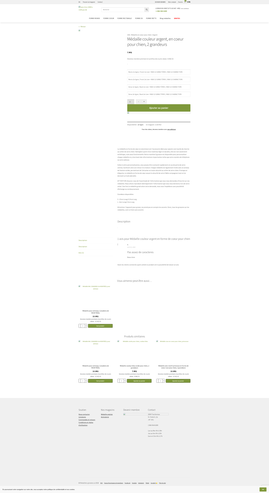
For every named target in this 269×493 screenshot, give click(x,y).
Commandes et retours (87, 420)
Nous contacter (84, 414)
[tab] (96, 240)
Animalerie (105, 417)
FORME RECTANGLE (124, 18)
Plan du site (162, 483)
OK (263, 489)
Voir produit (100, 326)
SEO (101, 483)
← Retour (82, 26)
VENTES (177, 18)
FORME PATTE (151, 18)
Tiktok (147, 483)
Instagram (141, 483)
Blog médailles (165, 18)
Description (83, 240)
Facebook (127, 483)
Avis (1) (81, 253)
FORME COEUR (108, 18)
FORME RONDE (94, 18)
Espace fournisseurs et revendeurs (113, 483)
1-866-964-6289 (161, 11)
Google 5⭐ (154, 483)
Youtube (134, 483)
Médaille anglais (107, 414)
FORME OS (139, 18)
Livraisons (82, 417)
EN (79, 2)
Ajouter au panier (158, 107)
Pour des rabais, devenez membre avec (159, 129)
